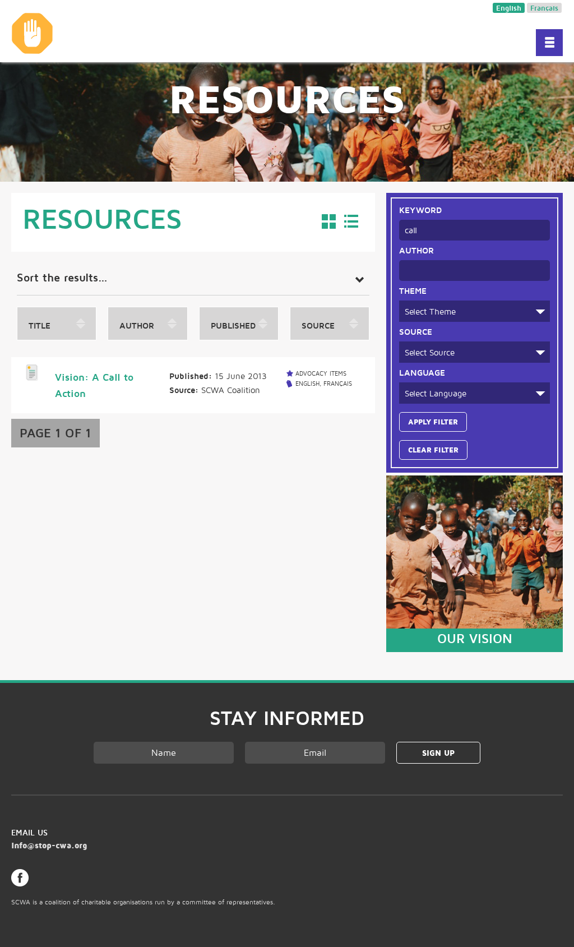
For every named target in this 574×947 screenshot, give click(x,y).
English (508, 7)
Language (422, 372)
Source (415, 331)
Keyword (420, 210)
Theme (413, 290)
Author (416, 250)
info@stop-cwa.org (49, 845)
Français (544, 7)
